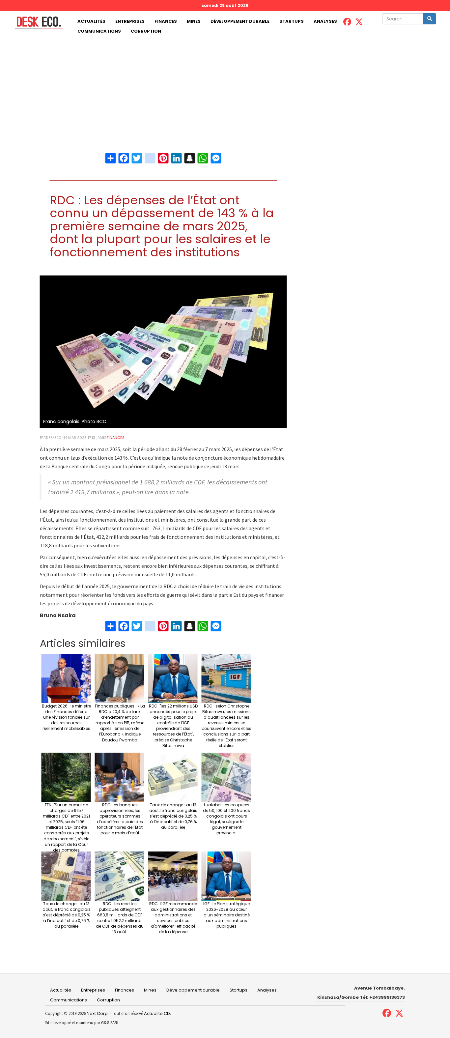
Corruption (146, 31)
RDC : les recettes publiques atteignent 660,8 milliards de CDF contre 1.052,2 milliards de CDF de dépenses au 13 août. (120, 918)
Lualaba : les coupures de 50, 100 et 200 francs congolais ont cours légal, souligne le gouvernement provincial (226, 819)
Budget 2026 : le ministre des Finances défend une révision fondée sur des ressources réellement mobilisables (66, 717)
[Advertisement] (225, 86)
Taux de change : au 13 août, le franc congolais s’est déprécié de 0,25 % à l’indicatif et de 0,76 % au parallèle (173, 816)
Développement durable (240, 21)
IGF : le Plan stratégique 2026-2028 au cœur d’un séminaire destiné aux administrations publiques (226, 915)
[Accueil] (36, 22)
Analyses (325, 21)
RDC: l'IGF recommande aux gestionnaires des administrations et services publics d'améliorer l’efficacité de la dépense (173, 918)
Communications (99, 31)
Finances (166, 21)
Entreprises (130, 21)
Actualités (91, 21)
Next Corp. (98, 1013)
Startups (291, 21)
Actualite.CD (156, 1013)
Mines (194, 21)
